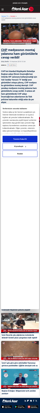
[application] (20, 206)
